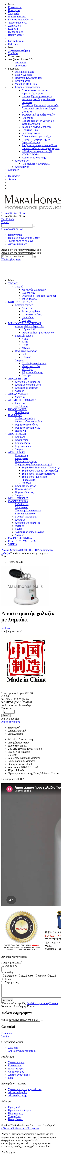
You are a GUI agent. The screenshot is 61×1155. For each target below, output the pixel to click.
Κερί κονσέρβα (23, 446)
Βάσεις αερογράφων (26, 461)
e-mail (4, 1019)
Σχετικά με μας (16, 1062)
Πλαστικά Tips (30, 129)
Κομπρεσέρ (21, 455)
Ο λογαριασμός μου (12, 228)
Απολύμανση (22, 166)
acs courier (20, 62)
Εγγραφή (13, 28)
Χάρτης (12, 179)
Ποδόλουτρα (22, 412)
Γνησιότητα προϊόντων (20, 19)
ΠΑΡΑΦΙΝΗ (15, 415)
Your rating (7, 972)
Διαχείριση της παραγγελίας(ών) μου (21, 252)
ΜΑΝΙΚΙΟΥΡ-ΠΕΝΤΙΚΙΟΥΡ (24, 323)
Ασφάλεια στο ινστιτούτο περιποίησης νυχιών (35, 92)
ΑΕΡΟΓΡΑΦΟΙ (16, 452)
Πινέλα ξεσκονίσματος (34, 363)
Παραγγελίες (15, 234)
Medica (26, 347)
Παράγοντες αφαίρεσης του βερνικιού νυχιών (36, 141)
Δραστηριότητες (16, 16)
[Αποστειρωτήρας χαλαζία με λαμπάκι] (25, 605)
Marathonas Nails (24, 71)
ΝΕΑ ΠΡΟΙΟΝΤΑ (18, 498)
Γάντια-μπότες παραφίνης (28, 421)
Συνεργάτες (14, 25)
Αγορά (6, 715)
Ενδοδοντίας (21, 504)
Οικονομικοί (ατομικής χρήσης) (39, 295)
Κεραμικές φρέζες (32, 314)
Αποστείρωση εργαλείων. (36, 163)
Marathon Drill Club (26, 83)
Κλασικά (26, 357)
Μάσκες (19, 525)
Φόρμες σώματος (24, 492)
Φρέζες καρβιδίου (31, 311)
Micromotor (21, 507)
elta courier (21, 65)
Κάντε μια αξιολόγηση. (13, 1006)
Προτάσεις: (14, 175)
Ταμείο (5, 222)
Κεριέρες (20, 436)
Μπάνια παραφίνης (25, 418)
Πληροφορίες (15, 31)
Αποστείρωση (22, 160)
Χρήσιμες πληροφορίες (27, 87)
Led (24, 354)
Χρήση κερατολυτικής (34, 157)
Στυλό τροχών (29, 298)
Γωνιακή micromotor (26, 516)
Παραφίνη (20, 430)
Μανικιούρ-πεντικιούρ (34, 289)
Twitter (5, 1036)
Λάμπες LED (29, 329)
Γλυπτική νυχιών (31, 133)
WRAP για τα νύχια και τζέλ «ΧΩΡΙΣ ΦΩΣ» (37, 153)
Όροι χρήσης (15, 1107)
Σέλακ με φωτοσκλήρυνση (36, 126)
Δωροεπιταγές (15, 1068)
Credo (25, 344)
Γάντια (18, 528)
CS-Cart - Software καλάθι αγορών (20, 1128)
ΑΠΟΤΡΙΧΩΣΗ (17, 433)
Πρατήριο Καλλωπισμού (28, 77)
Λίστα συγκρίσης (10, 721)
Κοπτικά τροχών (24, 304)
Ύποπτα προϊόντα (17, 22)
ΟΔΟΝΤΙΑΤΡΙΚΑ (18, 501)
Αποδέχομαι (8, 1152)
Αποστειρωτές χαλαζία (27, 381)
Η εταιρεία (14, 10)
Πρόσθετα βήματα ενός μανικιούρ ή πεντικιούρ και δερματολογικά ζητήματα (40, 108)
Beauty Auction (23, 74)
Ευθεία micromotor (25, 513)
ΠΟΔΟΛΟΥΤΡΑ (17, 409)
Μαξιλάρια (27, 369)
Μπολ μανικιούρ (31, 366)
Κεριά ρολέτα (22, 443)
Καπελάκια (28, 317)
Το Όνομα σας (9, 965)
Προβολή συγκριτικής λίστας (23, 237)
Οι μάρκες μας (16, 1071)
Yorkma (5, 628)
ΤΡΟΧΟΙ (13, 283)
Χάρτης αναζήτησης (18, 1074)
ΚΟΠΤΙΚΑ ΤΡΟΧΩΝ (20, 301)
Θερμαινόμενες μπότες (27, 427)
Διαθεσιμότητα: (9, 705)
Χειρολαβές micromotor (28, 510)
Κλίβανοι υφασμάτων (26, 387)
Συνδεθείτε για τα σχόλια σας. (43, 1003)
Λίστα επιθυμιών (17, 243)
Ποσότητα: (7, 708)
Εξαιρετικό (11, 975)
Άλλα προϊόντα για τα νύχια (37, 136)
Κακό (8, 979)
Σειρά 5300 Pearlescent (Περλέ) (39, 473)
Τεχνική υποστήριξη (19, 50)
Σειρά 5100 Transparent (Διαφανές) (40, 467)
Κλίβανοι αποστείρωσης (28, 384)
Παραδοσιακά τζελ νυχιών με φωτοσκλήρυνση (38, 122)
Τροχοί (19, 286)
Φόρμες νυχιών (23, 489)
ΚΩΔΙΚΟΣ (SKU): (11, 702)
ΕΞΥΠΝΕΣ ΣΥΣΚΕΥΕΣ (22, 541)
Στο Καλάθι (7, 219)
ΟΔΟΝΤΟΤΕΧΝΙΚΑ (20, 538)
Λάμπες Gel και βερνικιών (29, 326)
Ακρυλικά (27, 117)
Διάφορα (26, 320)
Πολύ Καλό (27, 975)
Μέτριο (42, 975)
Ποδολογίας (28, 292)
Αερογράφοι (21, 458)
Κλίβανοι (20, 519)
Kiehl (25, 341)
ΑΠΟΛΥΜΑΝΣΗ (18, 393)
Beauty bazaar (15, 34)
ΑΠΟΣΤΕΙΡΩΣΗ (17, 378)
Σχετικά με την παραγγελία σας (25, 1089)
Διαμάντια (27, 308)
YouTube (13, 53)
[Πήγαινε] (34, 256)
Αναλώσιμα (21, 406)
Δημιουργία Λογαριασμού (22, 1050)
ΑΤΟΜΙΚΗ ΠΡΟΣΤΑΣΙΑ (22, 400)
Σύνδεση (6, 259)
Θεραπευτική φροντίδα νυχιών (38, 114)
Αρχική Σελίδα (9, 550)
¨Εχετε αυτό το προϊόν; (20, 240)
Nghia (25, 338)
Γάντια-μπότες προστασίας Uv (38, 332)
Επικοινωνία (15, 7)
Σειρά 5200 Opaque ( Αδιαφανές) (40, 470)
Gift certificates (16, 41)
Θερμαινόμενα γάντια (26, 424)
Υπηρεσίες (14, 13)
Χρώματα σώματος (25, 485)
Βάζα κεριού (21, 439)
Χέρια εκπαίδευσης (32, 372)
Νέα (10, 1077)
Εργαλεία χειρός (24, 335)
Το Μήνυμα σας (10, 982)
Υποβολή (7, 1000)
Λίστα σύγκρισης (17, 1095)
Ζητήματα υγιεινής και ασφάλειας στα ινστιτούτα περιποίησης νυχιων (40, 147)
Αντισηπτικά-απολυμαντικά (29, 531)
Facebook (6, 1033)
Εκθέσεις (13, 44)
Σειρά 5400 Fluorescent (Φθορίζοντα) (34, 478)
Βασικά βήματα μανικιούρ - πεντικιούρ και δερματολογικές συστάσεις (38, 99)
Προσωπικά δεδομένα (20, 1110)
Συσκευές (13, 169)
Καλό (53, 975)
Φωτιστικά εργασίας (26, 350)
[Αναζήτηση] (34, 226)
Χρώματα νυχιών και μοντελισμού (33, 464)
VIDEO (12, 544)
